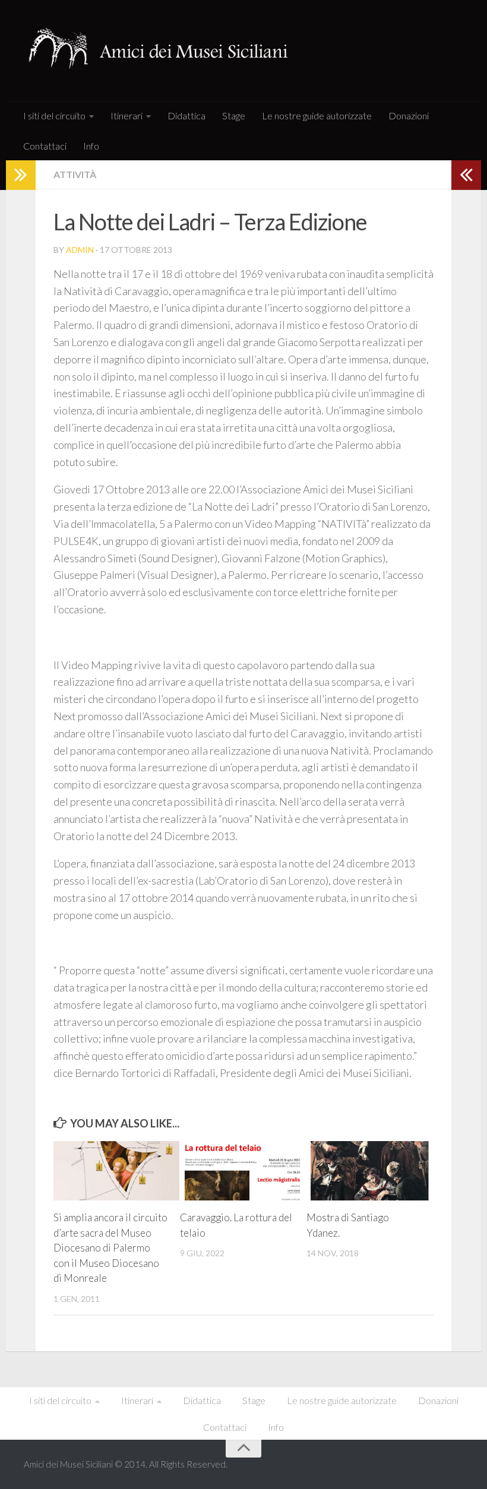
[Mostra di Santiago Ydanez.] (369, 1170)
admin (80, 250)
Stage (233, 115)
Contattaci (45, 145)
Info (91, 145)
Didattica (186, 115)
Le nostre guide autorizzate (317, 115)
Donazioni (408, 115)
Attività (74, 174)
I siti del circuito (54, 115)
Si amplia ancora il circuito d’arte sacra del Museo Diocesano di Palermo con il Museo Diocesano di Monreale (110, 1247)
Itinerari (126, 115)
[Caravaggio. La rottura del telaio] (243, 1170)
